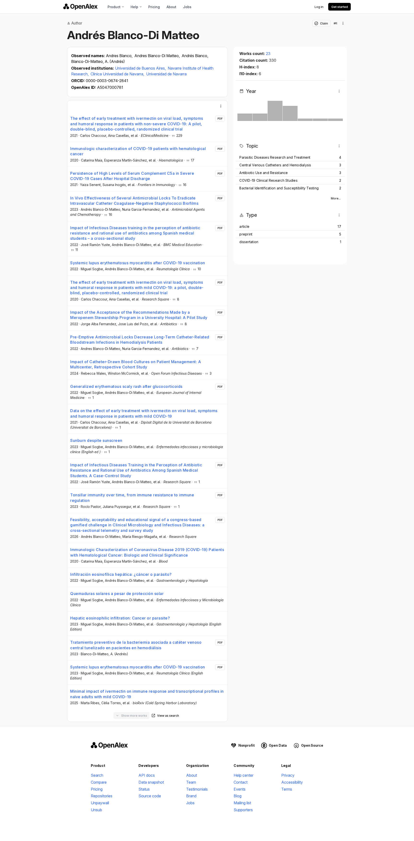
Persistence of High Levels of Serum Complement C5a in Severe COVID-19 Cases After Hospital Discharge (132, 176)
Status (144, 789)
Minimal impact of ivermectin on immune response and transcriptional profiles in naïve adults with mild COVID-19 (147, 694)
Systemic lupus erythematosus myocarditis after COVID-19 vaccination (137, 262)
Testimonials (197, 789)
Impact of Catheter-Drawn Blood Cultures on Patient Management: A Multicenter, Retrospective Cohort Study (135, 364)
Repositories (101, 795)
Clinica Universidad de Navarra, (118, 74)
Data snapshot (151, 782)
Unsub (96, 809)
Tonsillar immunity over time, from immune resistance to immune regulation (132, 498)
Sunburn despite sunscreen (96, 440)
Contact (240, 782)
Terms (286, 789)
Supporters (243, 809)
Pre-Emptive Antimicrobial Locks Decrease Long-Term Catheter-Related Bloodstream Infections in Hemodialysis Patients (139, 340)
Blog (238, 795)
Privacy (287, 775)
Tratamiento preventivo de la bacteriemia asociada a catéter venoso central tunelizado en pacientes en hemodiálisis (135, 645)
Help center (243, 775)
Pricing (154, 7)
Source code (149, 795)
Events (240, 789)
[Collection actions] (343, 23)
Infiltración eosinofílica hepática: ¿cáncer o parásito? (121, 574)
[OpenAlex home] (80, 7)
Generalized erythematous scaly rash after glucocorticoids (126, 386)
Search (97, 775)
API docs (146, 775)
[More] (221, 106)
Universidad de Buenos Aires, (141, 68)
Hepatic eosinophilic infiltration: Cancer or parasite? (120, 618)
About (171, 7)
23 (268, 53)
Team (191, 782)
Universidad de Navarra (166, 74)
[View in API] (335, 23)
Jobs (187, 7)
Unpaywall (100, 802)
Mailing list (242, 802)
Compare (99, 782)
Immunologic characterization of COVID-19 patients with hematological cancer (138, 151)
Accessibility (292, 782)
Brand (191, 795)
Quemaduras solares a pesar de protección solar (117, 593)
